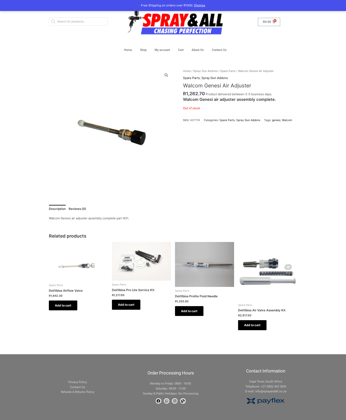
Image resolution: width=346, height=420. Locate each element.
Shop (143, 50)
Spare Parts (227, 71)
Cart (181, 50)
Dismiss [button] (199, 5)
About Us (198, 50)
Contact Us (219, 50)
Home (128, 50)
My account (162, 50)
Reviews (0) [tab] (77, 209)
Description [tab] (57, 209)
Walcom (287, 120)
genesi (276, 120)
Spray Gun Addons (205, 71)
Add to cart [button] (63, 305)
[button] (166, 75)
